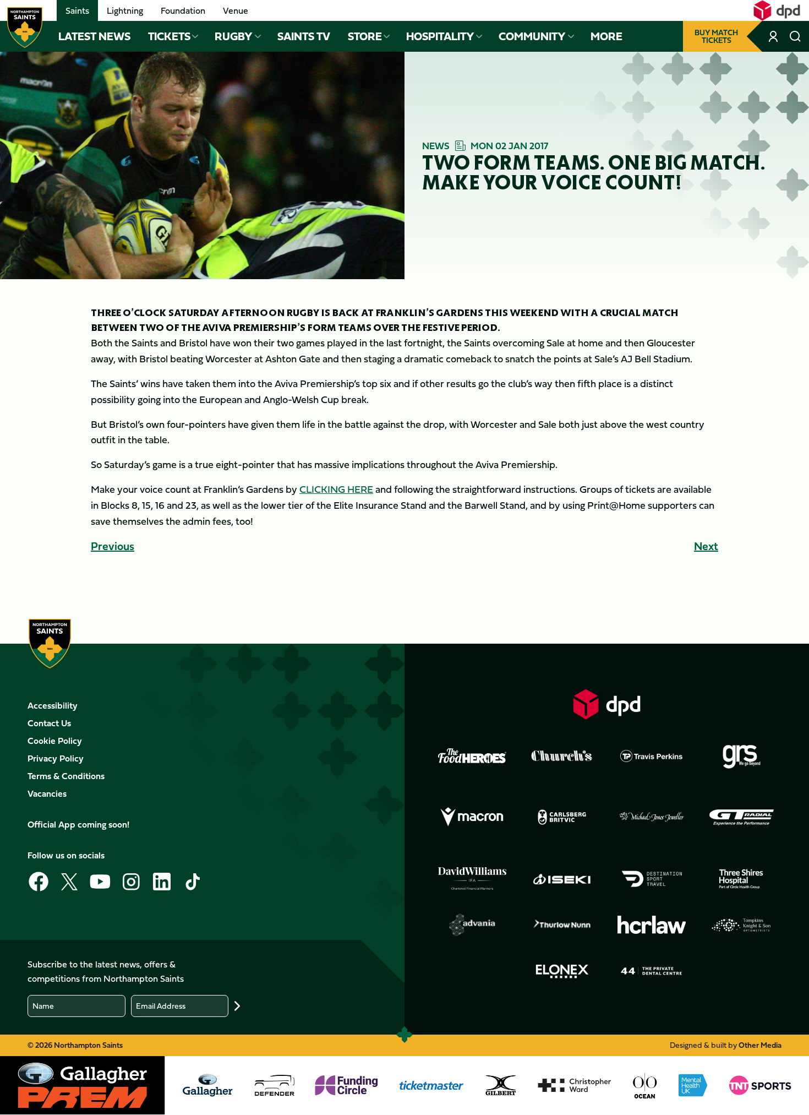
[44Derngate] (651, 971)
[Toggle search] (795, 36)
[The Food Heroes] (472, 755)
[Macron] (472, 817)
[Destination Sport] (651, 879)
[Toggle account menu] (774, 36)
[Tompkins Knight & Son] (741, 925)
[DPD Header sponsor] (776, 10)
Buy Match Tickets (716, 36)
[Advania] (472, 925)
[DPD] (607, 704)
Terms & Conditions (66, 775)
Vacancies (47, 793)
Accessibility (53, 705)
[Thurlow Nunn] (562, 925)
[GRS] (741, 756)
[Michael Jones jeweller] (651, 817)
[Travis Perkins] (651, 756)
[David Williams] (472, 878)
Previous (112, 546)
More (606, 36)
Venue (235, 10)
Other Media (760, 1045)
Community (532, 36)
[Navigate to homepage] (25, 27)
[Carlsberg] (562, 817)
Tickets (169, 36)
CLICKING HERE (336, 489)
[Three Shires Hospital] (741, 879)
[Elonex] (562, 971)
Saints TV (303, 36)
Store (365, 36)
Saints (77, 10)
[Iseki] (562, 879)
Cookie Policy (55, 740)
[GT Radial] (741, 817)
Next (706, 546)
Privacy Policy (56, 758)
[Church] (562, 756)
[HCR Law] (651, 925)
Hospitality (440, 36)
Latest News (94, 36)
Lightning (125, 10)
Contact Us (49, 723)
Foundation (183, 10)
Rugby (234, 36)
